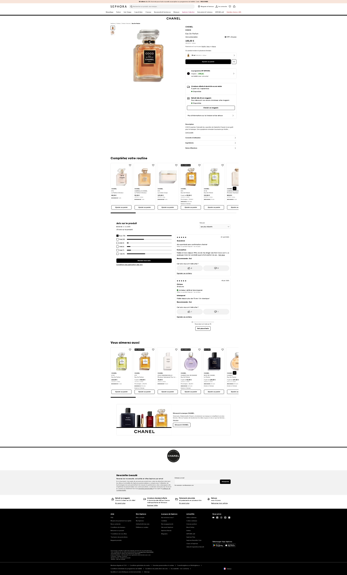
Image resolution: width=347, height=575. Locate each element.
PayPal (204, 46)
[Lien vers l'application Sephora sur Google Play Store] (218, 545)
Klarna (214, 46)
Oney (208, 46)
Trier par (202, 223)
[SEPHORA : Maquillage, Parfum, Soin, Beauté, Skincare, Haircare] (119, 6)
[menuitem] (205, 6)
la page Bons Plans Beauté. (146, 552)
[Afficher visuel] (113, 28)
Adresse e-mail (179, 478)
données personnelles (145, 488)
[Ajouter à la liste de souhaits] (130, 165)
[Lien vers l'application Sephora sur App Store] (230, 545)
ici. (151, 550)
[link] (144, 261)
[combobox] (215, 226)
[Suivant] (234, 188)
